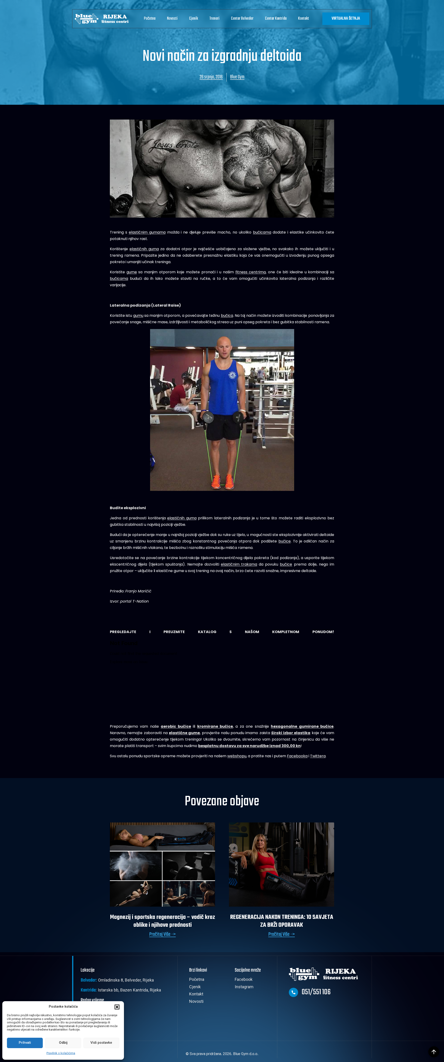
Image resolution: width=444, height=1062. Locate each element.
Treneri (214, 18)
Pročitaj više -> (162, 934)
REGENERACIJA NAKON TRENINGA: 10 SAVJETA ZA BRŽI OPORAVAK (281, 921)
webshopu (236, 756)
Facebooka (297, 756)
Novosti (172, 18)
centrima (257, 272)
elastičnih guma (144, 249)
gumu (138, 315)
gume (131, 272)
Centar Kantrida (276, 18)
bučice (284, 541)
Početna (149, 18)
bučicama (262, 232)
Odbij (63, 1043)
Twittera (318, 756)
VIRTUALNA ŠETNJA (346, 18)
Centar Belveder (242, 18)
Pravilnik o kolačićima (60, 1053)
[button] (117, 1007)
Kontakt (303, 18)
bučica (227, 315)
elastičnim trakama (239, 564)
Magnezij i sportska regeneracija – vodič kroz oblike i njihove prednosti (162, 921)
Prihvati (25, 1043)
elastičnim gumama (147, 232)
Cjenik (193, 18)
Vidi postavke (101, 1043)
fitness (242, 272)
